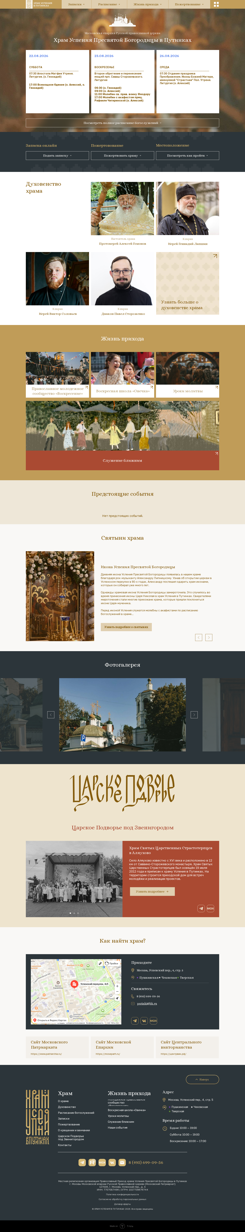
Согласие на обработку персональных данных (122, 1199)
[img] (187, 283)
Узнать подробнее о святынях (126, 627)
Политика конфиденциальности (122, 1194)
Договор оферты (122, 1204)
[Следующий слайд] (208, 637)
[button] (216, 4)
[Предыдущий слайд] (198, 637)
